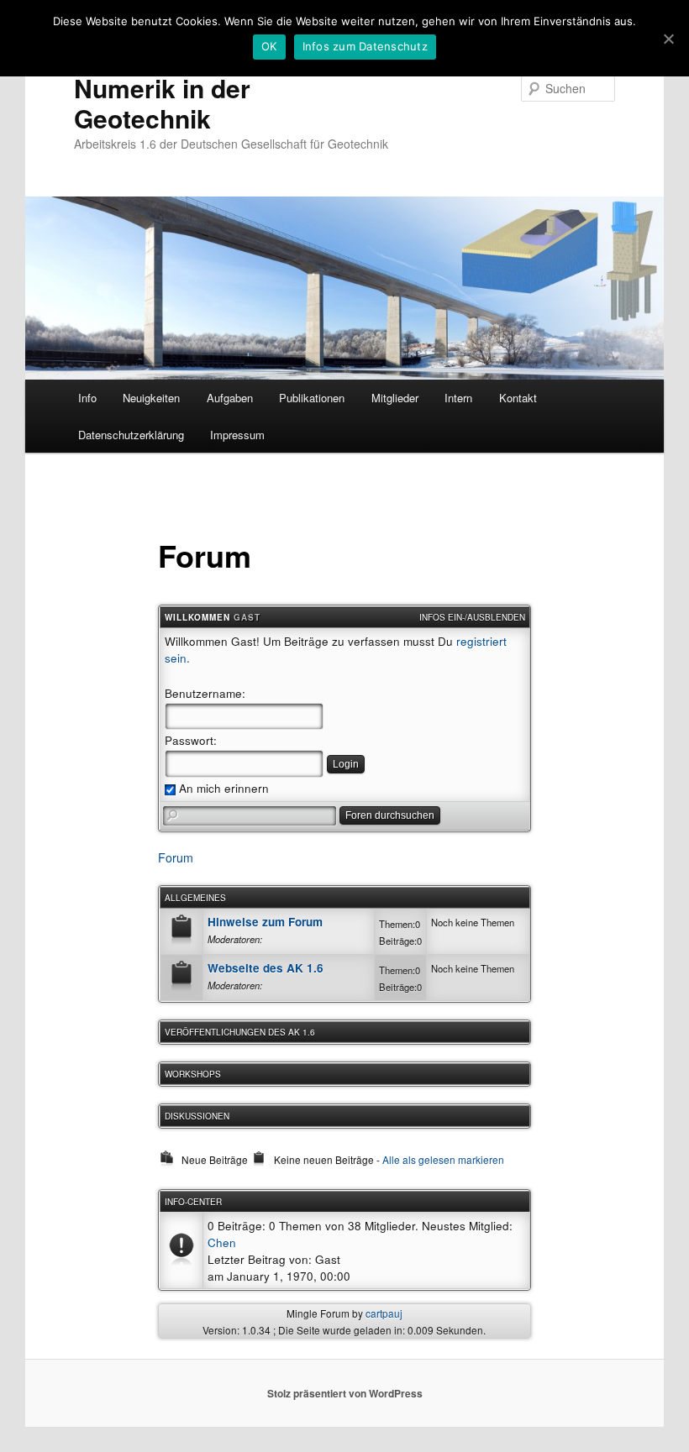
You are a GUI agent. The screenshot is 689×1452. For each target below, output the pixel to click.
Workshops (193, 1074)
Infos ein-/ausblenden (472, 617)
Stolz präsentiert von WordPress (345, 1393)
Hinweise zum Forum (265, 922)
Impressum (237, 435)
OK (269, 46)
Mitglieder (394, 398)
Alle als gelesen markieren (443, 1159)
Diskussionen (197, 1116)
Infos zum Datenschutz (365, 46)
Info (87, 398)
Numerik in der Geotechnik (162, 103)
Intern (458, 398)
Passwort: (191, 739)
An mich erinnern (222, 787)
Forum (175, 857)
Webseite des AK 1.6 (265, 968)
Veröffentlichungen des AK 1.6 (240, 1032)
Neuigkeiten (151, 398)
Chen (222, 1242)
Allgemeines (195, 898)
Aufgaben (230, 398)
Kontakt (518, 398)
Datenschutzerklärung (131, 435)
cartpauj (384, 1313)
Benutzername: (205, 692)
